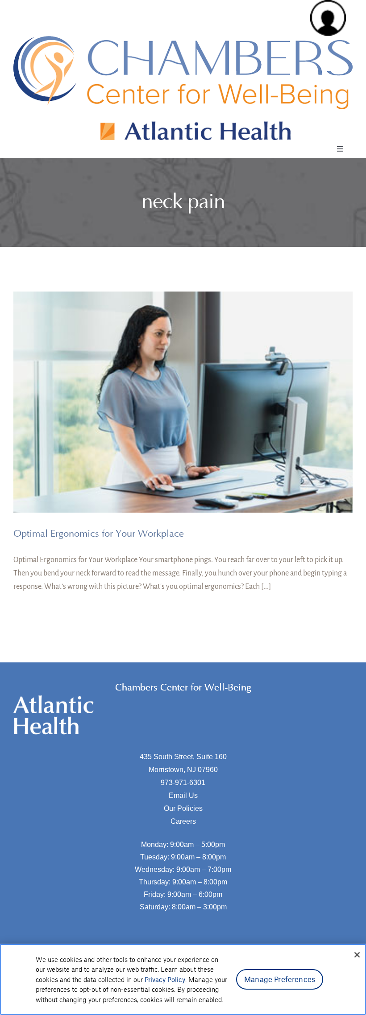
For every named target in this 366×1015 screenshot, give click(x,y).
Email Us (183, 795)
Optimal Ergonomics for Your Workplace (98, 533)
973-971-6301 (183, 782)
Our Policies (183, 808)
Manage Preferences (279, 978)
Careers (183, 821)
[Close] (357, 955)
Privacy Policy (165, 979)
